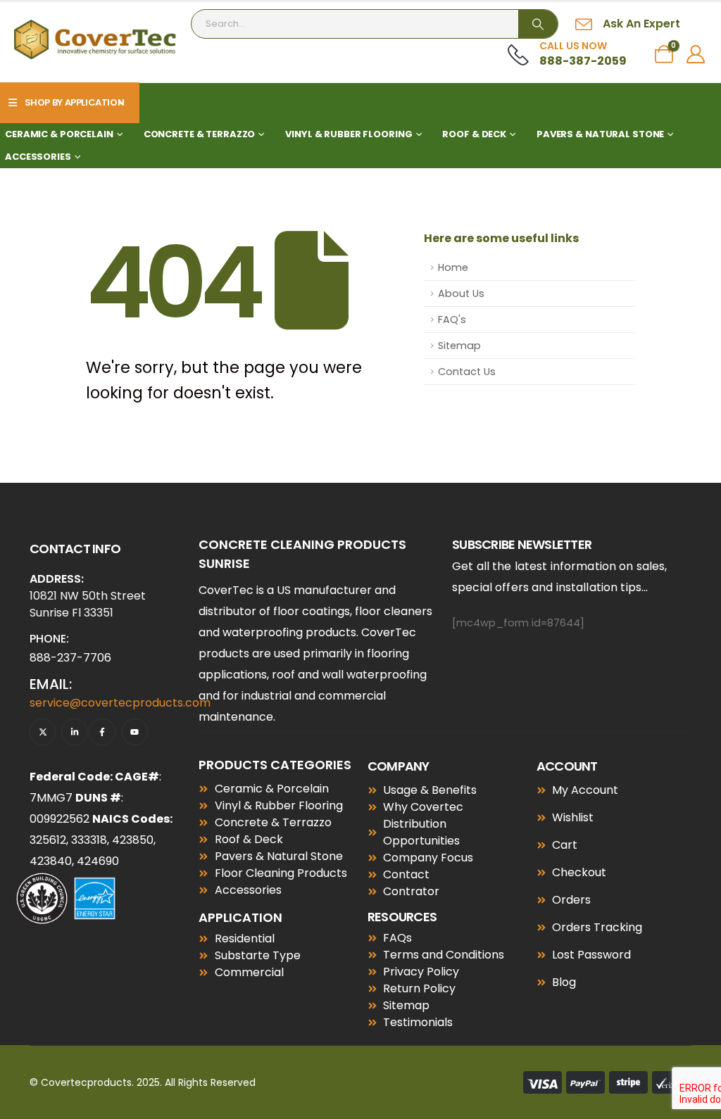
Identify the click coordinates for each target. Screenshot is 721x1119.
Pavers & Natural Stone (600, 134)
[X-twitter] (43, 732)
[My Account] (696, 54)
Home (453, 267)
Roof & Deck (474, 134)
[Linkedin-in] (74, 732)
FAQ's (452, 319)
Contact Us (467, 372)
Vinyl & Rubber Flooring (348, 134)
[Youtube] (135, 732)
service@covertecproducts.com (120, 703)
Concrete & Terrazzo (200, 134)
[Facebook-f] (102, 732)
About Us (461, 293)
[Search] (538, 24)
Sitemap (459, 346)
